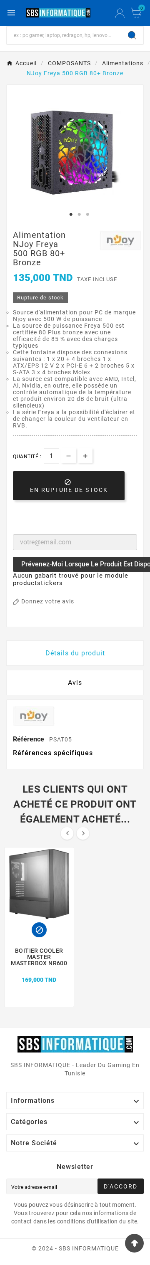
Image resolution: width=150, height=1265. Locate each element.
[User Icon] (120, 13)
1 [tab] (71, 214)
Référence (29, 739)
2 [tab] (79, 214)
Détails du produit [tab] (75, 653)
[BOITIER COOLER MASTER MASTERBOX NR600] (39, 970)
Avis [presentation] (75, 683)
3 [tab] (87, 214)
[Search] (132, 35)
